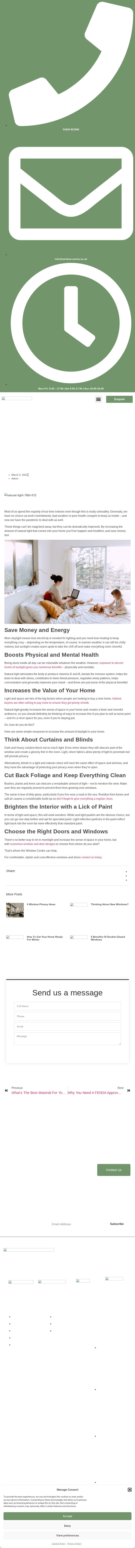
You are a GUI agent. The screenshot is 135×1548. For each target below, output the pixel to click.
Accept (67, 1516)
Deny (67, 1525)
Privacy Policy (74, 1543)
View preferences (67, 1535)
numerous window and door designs (32, 843)
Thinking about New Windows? (110, 904)
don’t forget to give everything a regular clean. (85, 798)
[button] (129, 1489)
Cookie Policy (59, 1543)
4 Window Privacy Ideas (41, 904)
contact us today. (91, 857)
